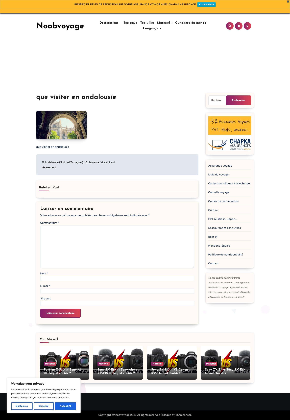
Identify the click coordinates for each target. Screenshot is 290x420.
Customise (22, 406)
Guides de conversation (223, 201)
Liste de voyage (218, 174)
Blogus (166, 414)
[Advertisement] (145, 67)
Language (151, 28)
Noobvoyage (60, 26)
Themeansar (183, 414)
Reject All (43, 406)
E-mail (45, 285)
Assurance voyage (220, 165)
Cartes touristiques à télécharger (229, 183)
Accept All (65, 406)
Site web (45, 298)
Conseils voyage (218, 192)
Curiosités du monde (190, 22)
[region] (44, 395)
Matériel (164, 22)
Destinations (108, 22)
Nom (44, 273)
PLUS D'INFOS (206, 4)
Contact (213, 263)
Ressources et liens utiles (224, 227)
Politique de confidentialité (225, 254)
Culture (213, 210)
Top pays (130, 22)
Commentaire (49, 222)
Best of (212, 236)
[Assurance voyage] (229, 133)
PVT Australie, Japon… (222, 219)
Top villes (147, 22)
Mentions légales (219, 245)
